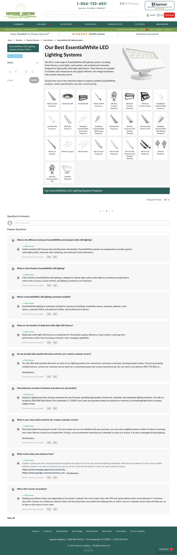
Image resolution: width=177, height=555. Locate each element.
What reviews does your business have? (35, 454)
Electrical (140, 24)
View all (11, 518)
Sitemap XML (88, 551)
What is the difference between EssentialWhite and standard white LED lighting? (54, 240)
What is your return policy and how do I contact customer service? (47, 420)
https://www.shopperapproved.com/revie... (44, 469)
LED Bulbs (41, 24)
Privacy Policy (121, 531)
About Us (35, 531)
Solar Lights (90, 24)
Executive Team (92, 531)
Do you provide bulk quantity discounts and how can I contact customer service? (54, 354)
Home (10, 40)
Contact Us (168, 30)
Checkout (169, 15)
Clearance (18, 24)
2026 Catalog (77, 531)
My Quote (143, 30)
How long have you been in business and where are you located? (46, 388)
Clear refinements (15, 56)
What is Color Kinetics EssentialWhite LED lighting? (41, 268)
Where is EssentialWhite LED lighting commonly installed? (44, 297)
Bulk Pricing (162, 24)
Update (34, 80)
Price (10, 63)
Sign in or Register (156, 30)
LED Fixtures (66, 24)
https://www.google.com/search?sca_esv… (44, 473)
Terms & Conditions (137, 531)
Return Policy (107, 531)
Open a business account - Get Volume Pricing (21, 30)
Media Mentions (62, 531)
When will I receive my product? (32, 489)
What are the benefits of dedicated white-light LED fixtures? (45, 325)
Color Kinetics (48, 40)
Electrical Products (32, 40)
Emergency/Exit (115, 24)
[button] (88, 34)
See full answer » (28, 372)
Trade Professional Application (126, 30)
